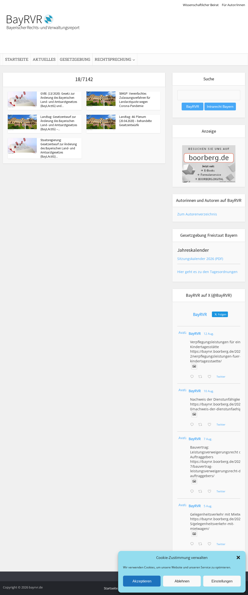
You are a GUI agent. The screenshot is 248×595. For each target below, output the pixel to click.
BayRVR (195, 333)
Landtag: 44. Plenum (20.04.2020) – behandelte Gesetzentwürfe (135, 121)
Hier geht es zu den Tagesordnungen (207, 271)
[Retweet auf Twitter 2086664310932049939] (201, 425)
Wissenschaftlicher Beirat (201, 5)
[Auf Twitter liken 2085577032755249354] (210, 491)
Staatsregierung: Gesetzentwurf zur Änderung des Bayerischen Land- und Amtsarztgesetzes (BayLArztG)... (58, 148)
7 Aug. (208, 439)
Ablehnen (182, 581)
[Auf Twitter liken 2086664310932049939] (210, 425)
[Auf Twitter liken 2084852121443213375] (210, 544)
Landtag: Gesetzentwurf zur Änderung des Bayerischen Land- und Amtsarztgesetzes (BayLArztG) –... (58, 123)
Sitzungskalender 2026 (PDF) (200, 258)
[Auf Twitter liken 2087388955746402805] (210, 377)
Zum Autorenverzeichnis (197, 214)
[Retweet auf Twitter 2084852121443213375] (201, 544)
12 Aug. (209, 334)
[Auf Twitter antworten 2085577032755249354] (193, 491)
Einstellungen (221, 581)
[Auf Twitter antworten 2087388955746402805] (193, 377)
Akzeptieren (141, 581)
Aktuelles (44, 59)
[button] (238, 557)
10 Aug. (209, 391)
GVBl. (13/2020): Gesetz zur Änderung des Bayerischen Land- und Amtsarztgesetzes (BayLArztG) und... (58, 100)
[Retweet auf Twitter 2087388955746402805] (201, 377)
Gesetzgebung (75, 59)
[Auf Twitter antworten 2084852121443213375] (193, 544)
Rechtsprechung (113, 59)
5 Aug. (208, 506)
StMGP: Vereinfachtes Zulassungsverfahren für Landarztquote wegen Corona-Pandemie (134, 100)
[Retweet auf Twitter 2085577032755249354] (201, 491)
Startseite (16, 59)
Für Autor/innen (233, 5)
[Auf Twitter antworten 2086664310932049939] (193, 425)
